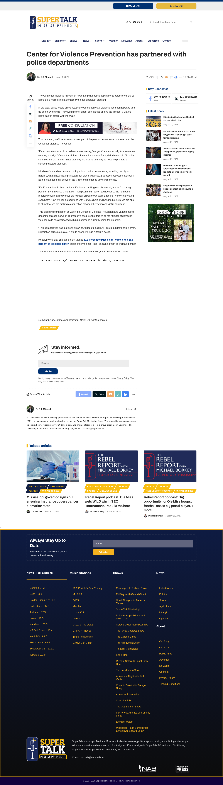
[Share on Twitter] (161, 77)
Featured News (37, 486)
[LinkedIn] (142, 22)
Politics (33, 491)
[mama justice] (87, 127)
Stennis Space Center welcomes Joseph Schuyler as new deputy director (179, 152)
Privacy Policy (123, 378)
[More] (180, 77)
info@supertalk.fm (94, 757)
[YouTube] (134, 22)
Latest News (57, 486)
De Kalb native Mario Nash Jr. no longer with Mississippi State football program (179, 135)
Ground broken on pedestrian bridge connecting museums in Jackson (178, 189)
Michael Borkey (97, 511)
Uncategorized (49, 328)
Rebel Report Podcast (100, 486)
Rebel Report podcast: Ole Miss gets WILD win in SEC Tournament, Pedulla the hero (109, 501)
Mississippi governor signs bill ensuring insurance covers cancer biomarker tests (52, 501)
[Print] (176, 77)
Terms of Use (72, 378)
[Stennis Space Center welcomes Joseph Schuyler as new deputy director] (153, 152)
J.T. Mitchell (47, 77)
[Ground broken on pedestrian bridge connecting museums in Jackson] (153, 190)
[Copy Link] (171, 77)
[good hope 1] (171, 223)
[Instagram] (138, 22)
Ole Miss (122, 486)
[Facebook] (126, 22)
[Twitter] (130, 22)
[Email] (166, 77)
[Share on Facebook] (157, 77)
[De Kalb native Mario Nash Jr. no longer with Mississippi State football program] (153, 135)
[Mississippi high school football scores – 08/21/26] (153, 121)
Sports (91, 491)
